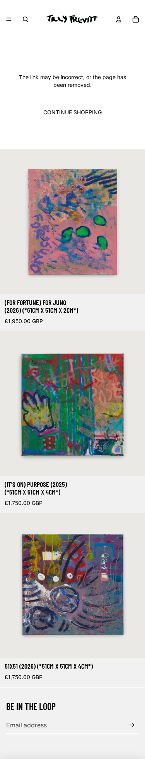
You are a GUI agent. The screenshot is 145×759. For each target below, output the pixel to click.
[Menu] (9, 19)
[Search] (25, 19)
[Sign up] (132, 725)
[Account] (118, 19)
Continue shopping (72, 112)
